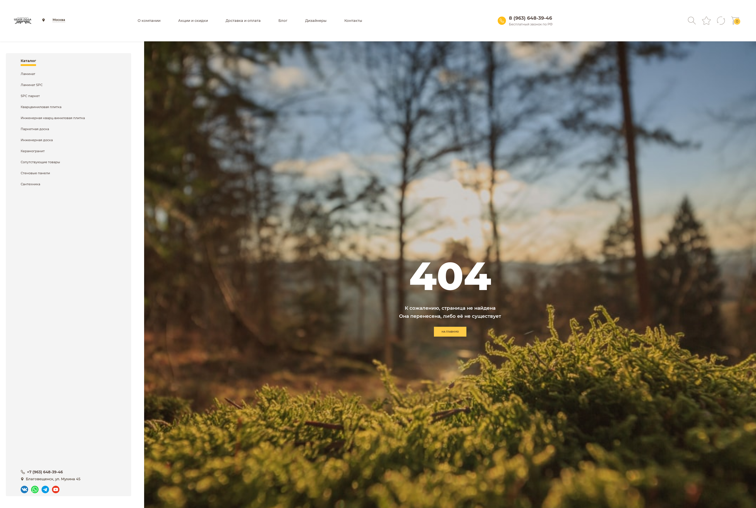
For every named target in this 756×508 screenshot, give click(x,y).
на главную (450, 331)
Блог (282, 21)
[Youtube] (55, 487)
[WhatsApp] (35, 487)
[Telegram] (45, 487)
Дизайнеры (316, 21)
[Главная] (23, 20)
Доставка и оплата (243, 21)
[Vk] (24, 487)
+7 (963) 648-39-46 (45, 472)
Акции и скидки (193, 21)
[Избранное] (706, 20)
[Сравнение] (721, 21)
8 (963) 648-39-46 (530, 18)
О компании (149, 21)
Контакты (353, 21)
